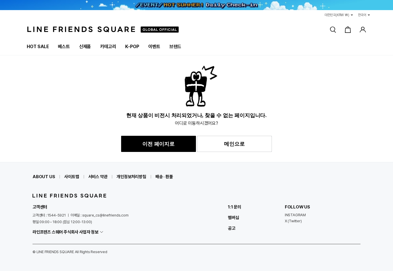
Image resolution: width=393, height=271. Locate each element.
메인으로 (234, 144)
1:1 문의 (234, 207)
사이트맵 (71, 176)
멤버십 (233, 217)
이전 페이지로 (158, 144)
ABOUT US (44, 176)
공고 (231, 228)
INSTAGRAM (295, 215)
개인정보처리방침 (131, 176)
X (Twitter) (293, 221)
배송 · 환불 (164, 176)
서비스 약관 (98, 176)
